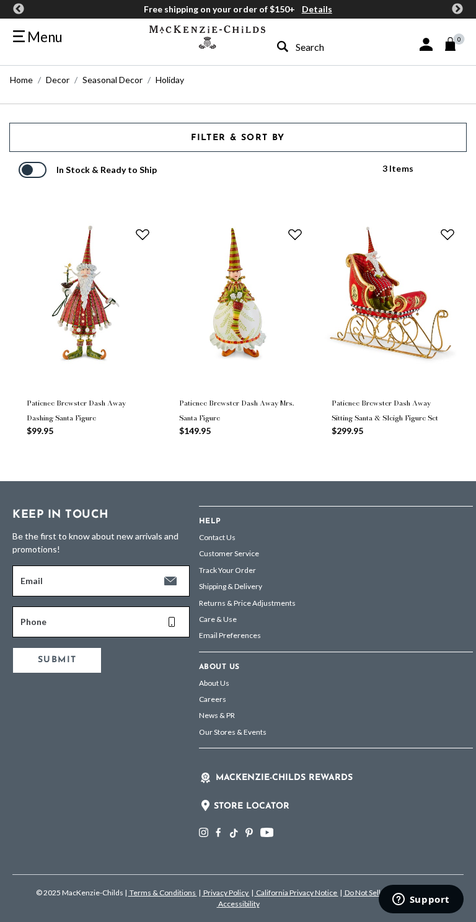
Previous (18, 9)
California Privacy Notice (296, 892)
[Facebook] (218, 832)
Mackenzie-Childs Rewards (284, 777)
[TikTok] (233, 833)
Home (21, 79)
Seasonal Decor (112, 79)
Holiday (170, 79)
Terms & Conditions (162, 892)
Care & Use (218, 619)
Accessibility (238, 903)
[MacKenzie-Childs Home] (207, 35)
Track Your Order (227, 570)
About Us (214, 683)
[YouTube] (266, 832)
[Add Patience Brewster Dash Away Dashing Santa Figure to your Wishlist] (142, 234)
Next (457, 9)
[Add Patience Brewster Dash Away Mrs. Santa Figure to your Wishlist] (295, 234)
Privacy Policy (226, 892)
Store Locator (251, 806)
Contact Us (217, 537)
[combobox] (319, 47)
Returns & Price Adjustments (247, 603)
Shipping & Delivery (230, 586)
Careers (212, 699)
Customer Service (229, 553)
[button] (426, 44)
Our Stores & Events (233, 732)
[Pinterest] (249, 832)
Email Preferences (230, 635)
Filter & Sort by (237, 138)
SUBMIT (57, 660)
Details (317, 9)
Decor (57, 79)
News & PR (217, 715)
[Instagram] (203, 832)
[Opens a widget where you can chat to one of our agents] (421, 900)
